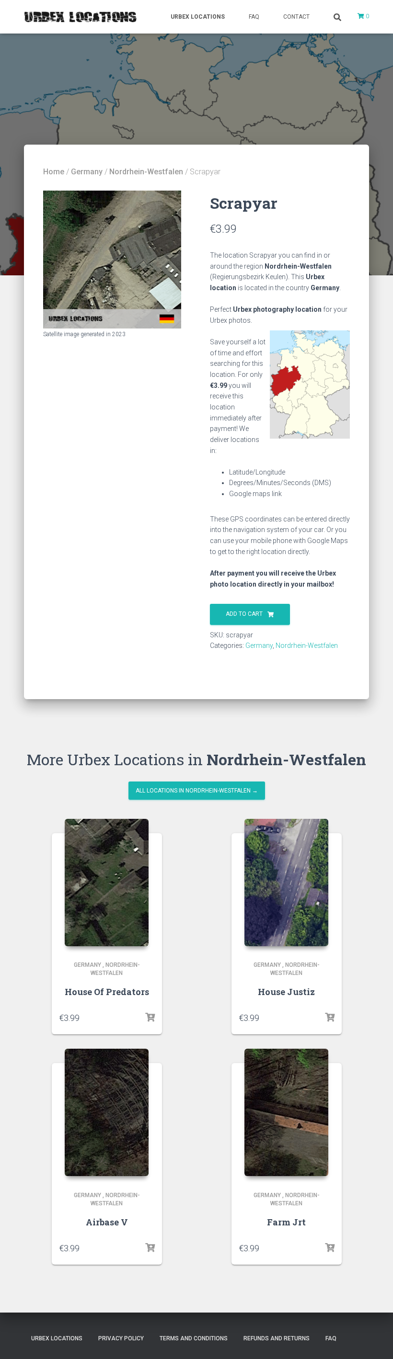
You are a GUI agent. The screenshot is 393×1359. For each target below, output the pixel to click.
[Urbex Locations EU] (80, 17)
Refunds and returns (276, 1338)
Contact (296, 16)
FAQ (254, 16)
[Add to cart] (150, 1017)
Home (53, 171)
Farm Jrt (286, 1222)
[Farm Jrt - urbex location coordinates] (286, 1112)
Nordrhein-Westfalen (146, 171)
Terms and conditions (194, 1338)
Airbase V (107, 1222)
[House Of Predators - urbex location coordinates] (107, 882)
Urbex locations (198, 16)
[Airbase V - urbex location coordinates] (107, 1112)
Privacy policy (121, 1338)
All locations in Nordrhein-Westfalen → (197, 790)
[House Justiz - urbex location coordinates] (286, 882)
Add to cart (244, 614)
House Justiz (286, 991)
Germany (87, 171)
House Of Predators (107, 991)
